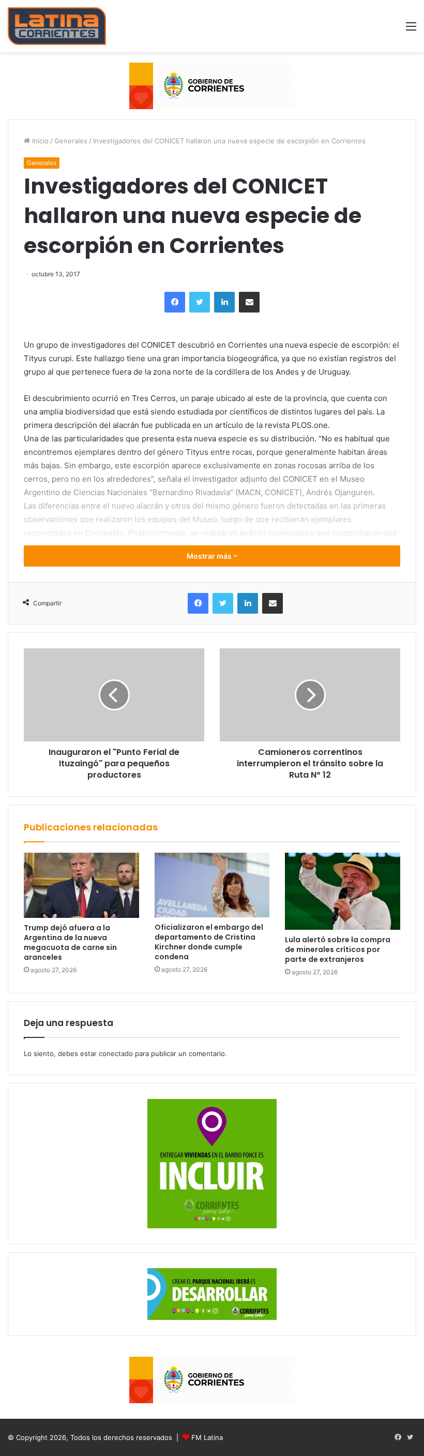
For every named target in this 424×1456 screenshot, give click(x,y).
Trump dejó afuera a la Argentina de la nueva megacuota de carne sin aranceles (70, 942)
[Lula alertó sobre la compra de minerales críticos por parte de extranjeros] (342, 891)
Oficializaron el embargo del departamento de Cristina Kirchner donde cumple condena (209, 942)
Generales (70, 141)
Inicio (39, 141)
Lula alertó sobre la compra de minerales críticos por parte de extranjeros (337, 949)
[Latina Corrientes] (57, 26)
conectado (116, 1053)
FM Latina (207, 1437)
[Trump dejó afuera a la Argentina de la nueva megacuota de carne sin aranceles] (81, 885)
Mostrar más (210, 556)
